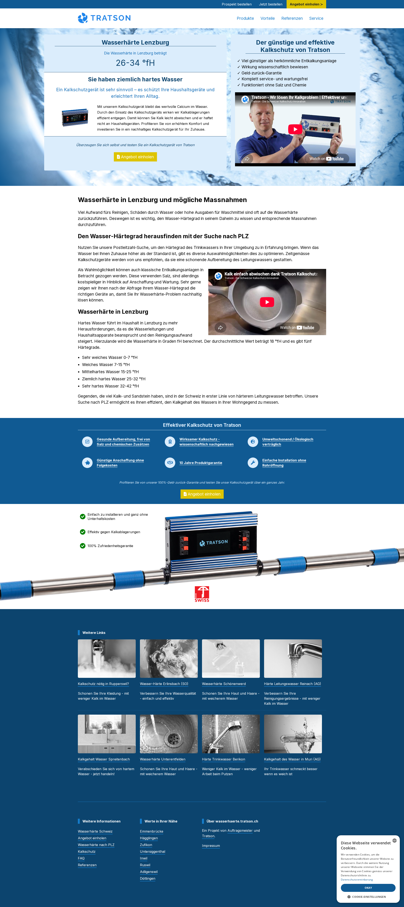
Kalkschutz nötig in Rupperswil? (103, 684)
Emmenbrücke (151, 831)
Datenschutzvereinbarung (357, 879)
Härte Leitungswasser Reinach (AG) (292, 684)
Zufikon (146, 845)
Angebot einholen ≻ (306, 4)
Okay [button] (368, 888)
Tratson (208, 836)
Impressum (211, 846)
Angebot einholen (137, 156)
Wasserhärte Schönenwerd (224, 684)
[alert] (368, 869)
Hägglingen (149, 838)
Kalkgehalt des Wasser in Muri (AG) (292, 759)
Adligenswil (149, 872)
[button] (368, 897)
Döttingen (147, 878)
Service (316, 18)
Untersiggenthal (152, 851)
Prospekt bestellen (237, 4)
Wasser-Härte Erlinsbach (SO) (164, 684)
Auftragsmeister (240, 830)
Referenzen (292, 18)
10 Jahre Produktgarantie (200, 463)
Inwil (143, 858)
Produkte (245, 18)
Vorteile (267, 18)
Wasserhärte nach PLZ (96, 845)
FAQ (81, 858)
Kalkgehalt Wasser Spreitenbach (104, 759)
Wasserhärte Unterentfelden (162, 759)
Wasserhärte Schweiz (95, 831)
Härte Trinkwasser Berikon (223, 759)
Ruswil (145, 865)
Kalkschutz (87, 851)
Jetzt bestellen (270, 4)
